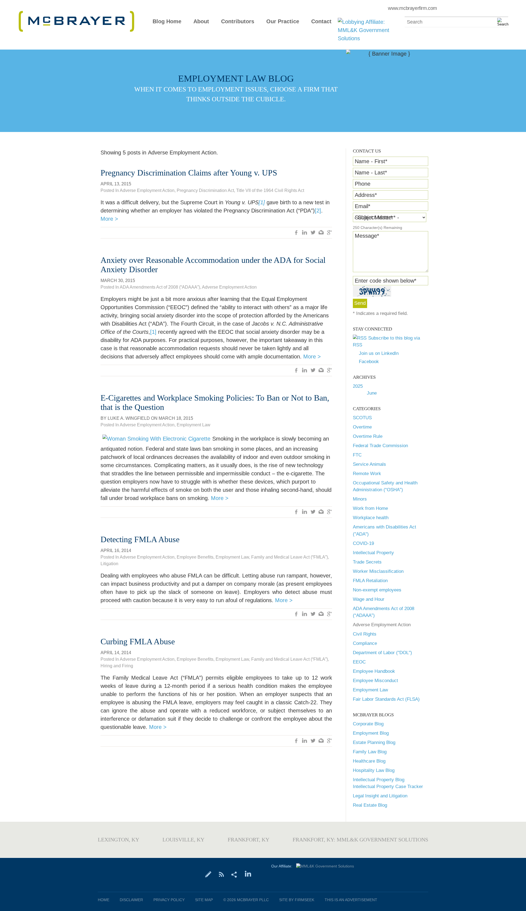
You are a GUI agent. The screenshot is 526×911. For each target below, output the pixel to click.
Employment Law (370, 689)
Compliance (365, 643)
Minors (360, 499)
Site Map (204, 900)
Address (366, 195)
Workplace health (370, 517)
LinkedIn (304, 233)
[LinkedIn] (248, 874)
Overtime (362, 427)
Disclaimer (131, 900)
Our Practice (282, 21)
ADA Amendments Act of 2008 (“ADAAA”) (160, 287)
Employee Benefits (195, 557)
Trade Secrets (367, 562)
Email (362, 206)
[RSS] (221, 874)
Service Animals (369, 464)
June (372, 393)
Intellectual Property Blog (378, 779)
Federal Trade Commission (380, 445)
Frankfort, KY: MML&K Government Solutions (360, 839)
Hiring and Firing (117, 665)
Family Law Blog (370, 751)
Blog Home (167, 21)
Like (296, 233)
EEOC (359, 662)
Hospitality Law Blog (374, 770)
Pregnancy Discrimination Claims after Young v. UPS (189, 172)
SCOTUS (362, 417)
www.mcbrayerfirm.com (412, 8)
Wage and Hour (368, 599)
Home (103, 900)
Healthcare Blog (369, 761)
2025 (358, 386)
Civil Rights (364, 634)
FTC (357, 455)
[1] (153, 332)
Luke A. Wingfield (129, 418)
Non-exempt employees (377, 590)
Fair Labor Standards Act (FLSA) (386, 699)
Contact (321, 21)
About (201, 21)
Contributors (237, 21)
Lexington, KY (118, 839)
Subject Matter (374, 217)
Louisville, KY (183, 839)
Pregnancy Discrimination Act (205, 190)
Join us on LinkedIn (379, 353)
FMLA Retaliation (370, 580)
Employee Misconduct (375, 680)
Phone (362, 184)
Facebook (369, 361)
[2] (318, 211)
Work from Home (370, 508)
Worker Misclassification (378, 571)
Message (367, 236)
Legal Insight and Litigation (380, 795)
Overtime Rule (367, 436)
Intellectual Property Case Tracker (388, 786)
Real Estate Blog (370, 805)
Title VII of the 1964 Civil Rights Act (270, 190)
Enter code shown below (385, 281)
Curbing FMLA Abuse (138, 641)
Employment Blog (371, 733)
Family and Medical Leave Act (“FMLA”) (289, 557)
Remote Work (367, 473)
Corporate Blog (368, 723)
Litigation (109, 563)
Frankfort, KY (248, 839)
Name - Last (371, 172)
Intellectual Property (373, 552)
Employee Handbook (374, 671)
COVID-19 (363, 543)
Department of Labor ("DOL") (382, 652)
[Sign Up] (208, 874)
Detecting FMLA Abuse (140, 539)
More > (109, 219)
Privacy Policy (169, 900)
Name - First (371, 161)
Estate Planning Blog (374, 742)
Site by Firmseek (296, 900)
